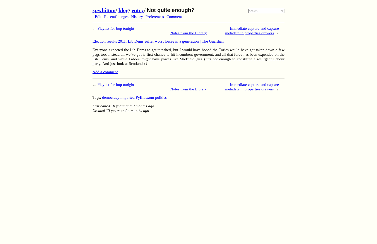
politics (161, 97)
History (137, 16)
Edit (98, 16)
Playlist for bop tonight (116, 28)
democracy (110, 97)
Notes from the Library (188, 33)
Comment (174, 16)
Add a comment (105, 72)
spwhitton (104, 10)
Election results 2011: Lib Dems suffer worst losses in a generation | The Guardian (158, 41)
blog (123, 10)
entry (138, 10)
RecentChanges (116, 16)
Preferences (155, 16)
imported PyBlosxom (137, 97)
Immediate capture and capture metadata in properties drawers (252, 30)
